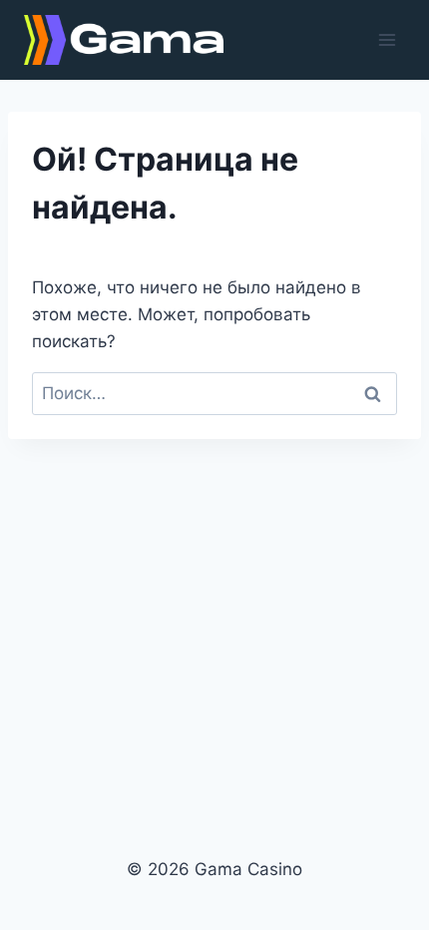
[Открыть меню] (386, 39)
